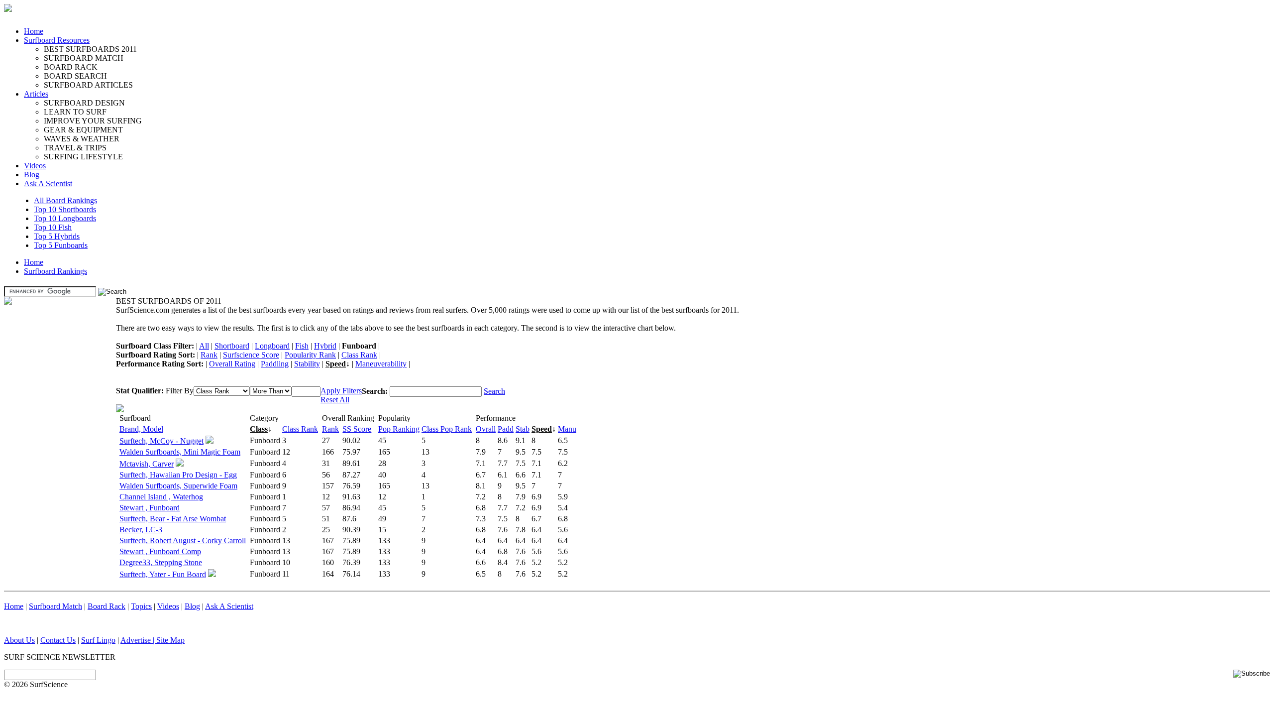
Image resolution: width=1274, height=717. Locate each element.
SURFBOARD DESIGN (84, 103)
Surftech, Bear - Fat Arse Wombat (172, 518)
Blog (31, 174)
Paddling (275, 363)
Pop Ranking (399, 429)
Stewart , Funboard (149, 507)
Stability (307, 363)
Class (259, 429)
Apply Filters (341, 390)
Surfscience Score (251, 355)
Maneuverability (381, 363)
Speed (335, 363)
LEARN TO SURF (75, 112)
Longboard (272, 346)
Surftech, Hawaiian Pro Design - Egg (178, 475)
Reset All (334, 399)
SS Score (356, 429)
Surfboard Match (55, 606)
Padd (506, 429)
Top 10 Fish (53, 227)
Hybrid (325, 346)
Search (494, 391)
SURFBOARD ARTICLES (88, 85)
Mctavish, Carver (146, 464)
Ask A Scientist (48, 183)
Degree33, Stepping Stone (160, 562)
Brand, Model (141, 429)
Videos (35, 165)
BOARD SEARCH (75, 76)
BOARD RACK (71, 67)
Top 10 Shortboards (65, 209)
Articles (36, 94)
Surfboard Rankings (55, 271)
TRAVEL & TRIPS (75, 147)
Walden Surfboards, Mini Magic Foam (179, 452)
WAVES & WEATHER (81, 138)
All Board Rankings (65, 200)
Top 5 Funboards (61, 245)
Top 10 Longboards (65, 218)
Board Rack (106, 606)
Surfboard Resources (57, 40)
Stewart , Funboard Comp (160, 551)
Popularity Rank (310, 355)
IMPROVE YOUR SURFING (93, 121)
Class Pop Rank (447, 429)
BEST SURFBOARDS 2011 (90, 49)
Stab (523, 429)
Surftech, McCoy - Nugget (161, 441)
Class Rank (359, 355)
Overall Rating (232, 363)
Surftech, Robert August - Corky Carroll (182, 540)
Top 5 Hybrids (57, 236)
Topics (141, 606)
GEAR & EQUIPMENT (83, 129)
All (204, 346)
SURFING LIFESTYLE (83, 156)
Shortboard (231, 346)
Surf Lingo (98, 640)
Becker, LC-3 (140, 529)
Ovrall (486, 429)
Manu (567, 429)
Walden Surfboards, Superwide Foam (178, 485)
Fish (302, 346)
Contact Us (58, 640)
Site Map (170, 640)
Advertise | (138, 640)
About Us (19, 640)
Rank (209, 355)
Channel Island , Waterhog (161, 496)
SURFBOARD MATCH (83, 58)
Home (33, 31)
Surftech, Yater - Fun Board (162, 574)
